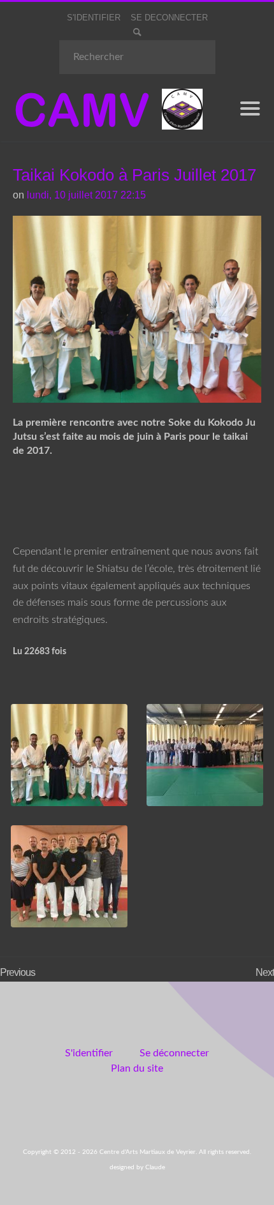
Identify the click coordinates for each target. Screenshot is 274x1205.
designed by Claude (137, 1167)
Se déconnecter (174, 1053)
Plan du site (137, 1068)
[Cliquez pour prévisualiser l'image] (137, 308)
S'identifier (89, 1053)
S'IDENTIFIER (93, 17)
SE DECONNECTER (169, 17)
